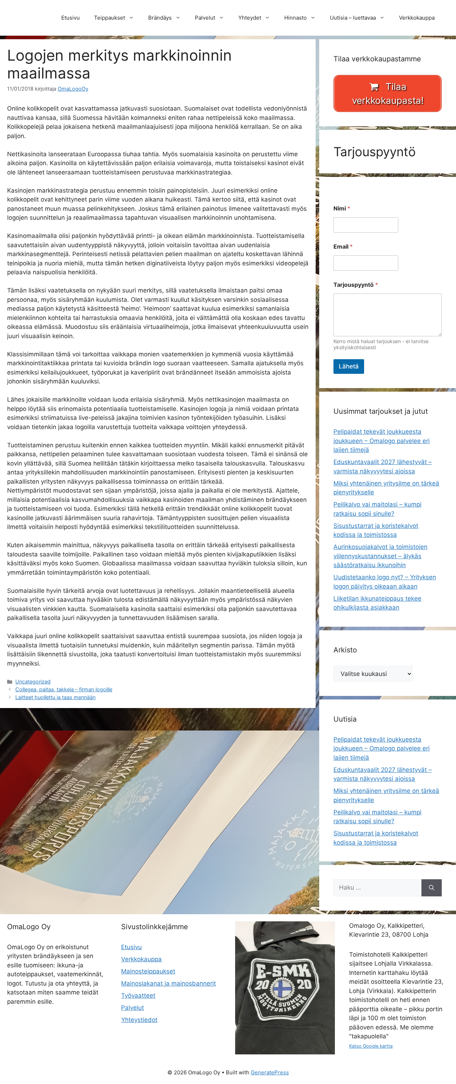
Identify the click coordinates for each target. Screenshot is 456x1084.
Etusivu (70, 17)
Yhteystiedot (139, 1019)
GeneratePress (270, 1072)
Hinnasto (295, 17)
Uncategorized (33, 681)
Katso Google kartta (371, 1046)
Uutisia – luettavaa (353, 17)
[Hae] (431, 887)
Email (343, 246)
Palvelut (205, 17)
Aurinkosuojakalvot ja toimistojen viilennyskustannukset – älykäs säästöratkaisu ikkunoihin (380, 556)
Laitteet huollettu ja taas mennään (55, 697)
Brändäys (160, 17)
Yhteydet (249, 17)
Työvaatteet (138, 995)
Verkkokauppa (417, 17)
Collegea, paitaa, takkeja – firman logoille (63, 689)
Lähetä (349, 366)
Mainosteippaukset (148, 971)
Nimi (341, 208)
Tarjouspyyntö (355, 284)
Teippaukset (109, 17)
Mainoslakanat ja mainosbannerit (168, 983)
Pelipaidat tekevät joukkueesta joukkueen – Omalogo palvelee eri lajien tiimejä (381, 440)
